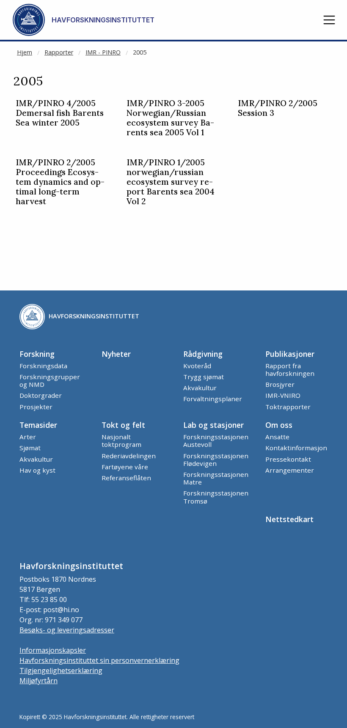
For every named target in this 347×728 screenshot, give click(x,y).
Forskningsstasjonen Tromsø (215, 497)
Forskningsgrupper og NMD (49, 380)
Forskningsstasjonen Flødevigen (215, 460)
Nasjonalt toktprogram (121, 440)
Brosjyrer (280, 384)
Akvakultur (200, 387)
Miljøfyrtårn (38, 680)
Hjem (24, 52)
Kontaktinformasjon (296, 447)
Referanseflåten (126, 477)
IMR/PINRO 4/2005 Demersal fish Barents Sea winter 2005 (60, 113)
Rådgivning (203, 354)
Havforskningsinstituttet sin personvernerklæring (99, 660)
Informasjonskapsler (52, 650)
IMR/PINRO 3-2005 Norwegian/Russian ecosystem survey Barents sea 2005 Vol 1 (170, 118)
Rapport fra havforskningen (289, 369)
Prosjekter (35, 406)
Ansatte (277, 436)
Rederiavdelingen (129, 456)
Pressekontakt (288, 459)
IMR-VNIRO (282, 395)
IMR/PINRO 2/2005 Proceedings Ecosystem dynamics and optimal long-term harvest (60, 182)
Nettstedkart (289, 519)
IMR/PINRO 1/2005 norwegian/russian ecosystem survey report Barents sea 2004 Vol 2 (171, 182)
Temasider (38, 425)
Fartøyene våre (125, 467)
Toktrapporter (288, 406)
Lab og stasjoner (213, 425)
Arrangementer (289, 470)
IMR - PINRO (103, 52)
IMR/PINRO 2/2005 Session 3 (277, 108)
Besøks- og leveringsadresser (66, 630)
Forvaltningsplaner (212, 398)
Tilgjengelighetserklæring (60, 670)
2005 (139, 52)
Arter (27, 436)
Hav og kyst (37, 470)
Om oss (278, 425)
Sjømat (30, 447)
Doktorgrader (40, 395)
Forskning (37, 354)
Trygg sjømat (203, 376)
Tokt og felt (123, 425)
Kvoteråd (197, 365)
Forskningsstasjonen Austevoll (215, 440)
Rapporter (58, 52)
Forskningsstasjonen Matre (215, 478)
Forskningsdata (43, 365)
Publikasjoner (289, 354)
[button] (329, 19)
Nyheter (116, 354)
